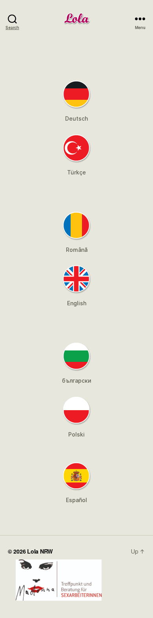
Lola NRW (40, 551)
